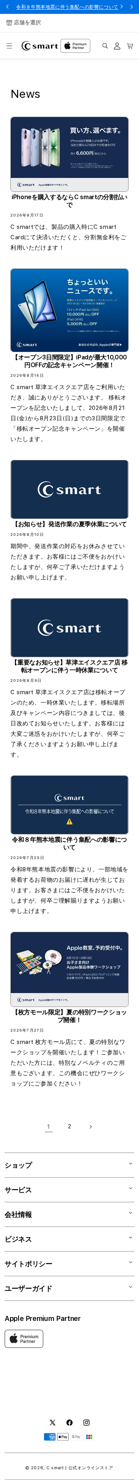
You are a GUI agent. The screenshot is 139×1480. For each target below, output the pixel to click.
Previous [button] (7, 7)
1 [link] (48, 1126)
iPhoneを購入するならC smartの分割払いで (69, 200)
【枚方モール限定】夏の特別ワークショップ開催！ (69, 1016)
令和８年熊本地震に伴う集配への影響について (67, 7)
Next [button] (132, 7)
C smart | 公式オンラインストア (80, 1467)
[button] (9, 46)
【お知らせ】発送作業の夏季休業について (69, 524)
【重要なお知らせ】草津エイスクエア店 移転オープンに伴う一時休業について (69, 666)
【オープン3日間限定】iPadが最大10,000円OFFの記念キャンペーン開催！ (69, 361)
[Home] (40, 45)
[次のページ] (90, 1126)
